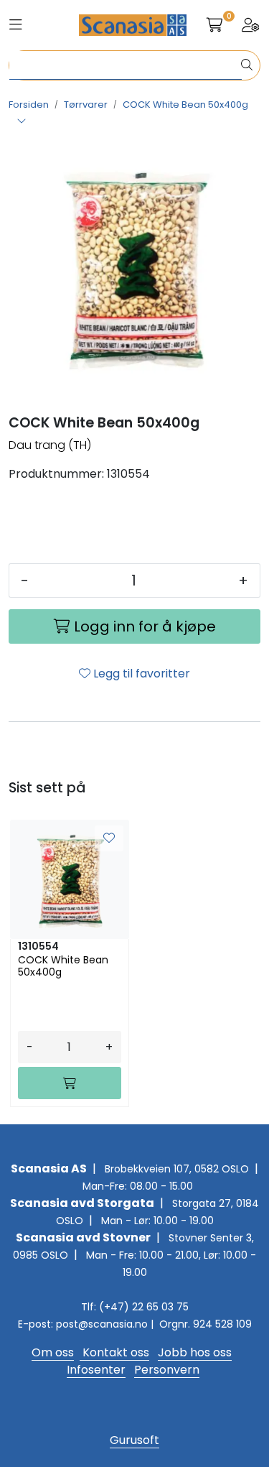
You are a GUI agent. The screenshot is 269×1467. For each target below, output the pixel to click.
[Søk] (247, 65)
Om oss (53, 1352)
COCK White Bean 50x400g (63, 966)
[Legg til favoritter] (109, 838)
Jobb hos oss (195, 1352)
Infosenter (96, 1369)
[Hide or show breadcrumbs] (21, 122)
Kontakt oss (114, 1352)
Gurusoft (134, 1440)
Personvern (166, 1369)
